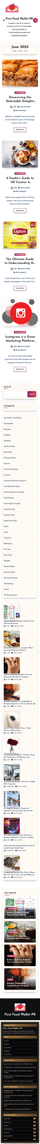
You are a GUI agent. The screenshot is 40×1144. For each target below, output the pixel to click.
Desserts (7, 441)
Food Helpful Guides (12, 503)
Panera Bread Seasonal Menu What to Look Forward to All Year (19, 847)
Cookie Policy (7, 1054)
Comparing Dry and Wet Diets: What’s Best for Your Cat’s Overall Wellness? (19, 874)
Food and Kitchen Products (15, 481)
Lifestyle (7, 538)
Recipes (7, 561)
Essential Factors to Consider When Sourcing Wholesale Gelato (18, 649)
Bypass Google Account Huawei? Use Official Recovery (19, 622)
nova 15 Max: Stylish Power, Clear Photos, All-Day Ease (17, 729)
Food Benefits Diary (12, 486)
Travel (6, 589)
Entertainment (10, 458)
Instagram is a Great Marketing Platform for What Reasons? (20, 340)
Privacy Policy (7, 1047)
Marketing (8, 544)
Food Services (9, 509)
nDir (15, 107)
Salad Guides (9, 566)
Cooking (7, 435)
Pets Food (8, 555)
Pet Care (7, 549)
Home (6, 526)
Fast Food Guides (11, 469)
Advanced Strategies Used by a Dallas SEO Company (19, 783)
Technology (8, 584)
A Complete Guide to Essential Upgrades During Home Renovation (18, 809)
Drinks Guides (9, 446)
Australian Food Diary (12, 418)
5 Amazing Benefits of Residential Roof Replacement (17, 1109)
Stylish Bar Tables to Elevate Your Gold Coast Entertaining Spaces (19, 1104)
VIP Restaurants (10, 595)
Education (8, 452)
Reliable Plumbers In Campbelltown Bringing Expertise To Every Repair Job (20, 703)
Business (7, 429)
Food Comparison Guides (14, 492)
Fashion (7, 463)
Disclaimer (6, 1051)
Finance (7, 475)
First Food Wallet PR (19, 18)
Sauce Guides (9, 572)
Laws (6, 532)
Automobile (8, 423)
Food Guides (20, 93)
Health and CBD (10, 521)
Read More (20, 130)
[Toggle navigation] (4, 20)
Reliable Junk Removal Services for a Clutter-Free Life (17, 1100)
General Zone (20, 332)
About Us (6, 1040)
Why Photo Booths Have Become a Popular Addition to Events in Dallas (19, 836)
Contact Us (7, 1044)
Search (7, 387)
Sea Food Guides (10, 578)
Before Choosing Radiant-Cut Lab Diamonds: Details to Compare (18, 676)
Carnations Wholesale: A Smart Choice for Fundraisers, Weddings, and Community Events (19, 756)
